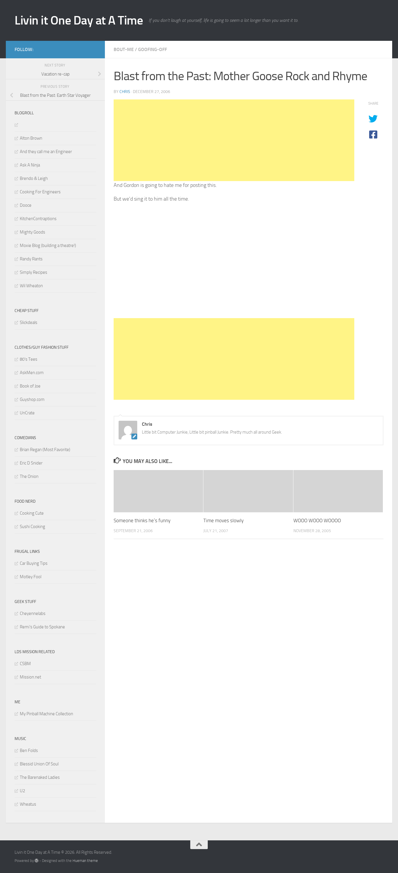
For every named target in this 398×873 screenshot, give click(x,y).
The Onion (29, 476)
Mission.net (30, 677)
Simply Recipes (33, 272)
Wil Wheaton (31, 285)
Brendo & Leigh (34, 178)
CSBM (25, 663)
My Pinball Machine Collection (46, 713)
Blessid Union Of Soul (39, 764)
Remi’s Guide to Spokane (42, 627)
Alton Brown (31, 138)
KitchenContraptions (38, 218)
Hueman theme (85, 860)
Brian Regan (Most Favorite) (45, 449)
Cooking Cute (32, 513)
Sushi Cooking (32, 526)
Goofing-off (152, 49)
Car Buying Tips (33, 563)
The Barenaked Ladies (40, 777)
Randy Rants (31, 259)
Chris (124, 91)
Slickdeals (28, 322)
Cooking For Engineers (40, 191)
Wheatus (28, 804)
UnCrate (27, 413)
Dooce (25, 205)
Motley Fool (30, 576)
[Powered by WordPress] (36, 861)
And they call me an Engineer (46, 151)
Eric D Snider (31, 463)
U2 (22, 790)
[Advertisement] (234, 140)
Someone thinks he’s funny (142, 520)
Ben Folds (29, 750)
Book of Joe (30, 386)
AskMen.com (32, 372)
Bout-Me (124, 49)
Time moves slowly (223, 520)
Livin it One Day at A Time (79, 20)
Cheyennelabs (32, 613)
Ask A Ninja (30, 165)
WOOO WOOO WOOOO (317, 520)
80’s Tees (28, 359)
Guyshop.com (32, 399)
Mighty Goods (32, 232)
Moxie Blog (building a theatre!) (48, 245)
